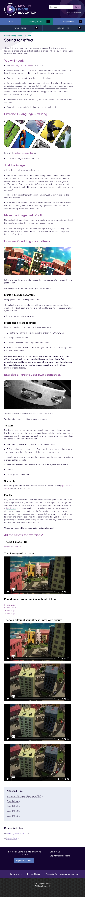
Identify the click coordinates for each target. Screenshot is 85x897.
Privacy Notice (33, 874)
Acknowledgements (69, 874)
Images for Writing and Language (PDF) (24, 796)
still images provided (24, 153)
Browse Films (63, 28)
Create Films (20, 28)
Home (10, 21)
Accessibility (51, 874)
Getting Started (36, 21)
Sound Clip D (10, 613)
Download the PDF (12, 546)
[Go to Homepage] (18, 17)
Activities (27, 36)
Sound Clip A (10, 605)
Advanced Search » (73, 12)
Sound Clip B (10, 607)
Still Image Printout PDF (21, 65)
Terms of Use (16, 874)
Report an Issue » (23, 860)
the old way (11, 508)
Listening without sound (16, 833)
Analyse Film (68, 21)
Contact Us (55, 851)
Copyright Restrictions (60, 855)
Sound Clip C (10, 610)
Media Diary (11, 838)
